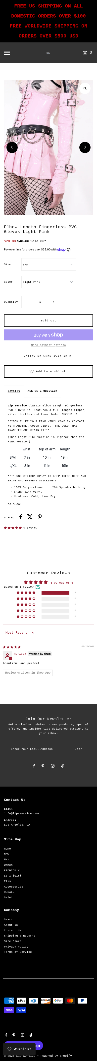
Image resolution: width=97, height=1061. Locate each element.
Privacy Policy (16, 946)
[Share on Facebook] (20, 517)
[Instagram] (52, 766)
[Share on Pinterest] (40, 517)
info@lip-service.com (21, 813)
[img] (12, 647)
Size (7, 264)
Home (7, 848)
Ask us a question (42, 390)
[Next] (85, 147)
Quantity (11, 301)
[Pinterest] (43, 766)
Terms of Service (18, 952)
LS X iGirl (12, 875)
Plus (7, 881)
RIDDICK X (12, 870)
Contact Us (12, 930)
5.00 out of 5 (61, 582)
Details (14, 391)
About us (11, 925)
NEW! (7, 854)
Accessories (13, 886)
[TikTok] (62, 766)
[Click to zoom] (85, 88)
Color (8, 281)
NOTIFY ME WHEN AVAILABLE (47, 356)
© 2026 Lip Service (20, 1056)
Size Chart (12, 941)
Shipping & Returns (19, 935)
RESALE (9, 892)
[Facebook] (34, 766)
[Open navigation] (15, 52)
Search (9, 919)
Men (6, 859)
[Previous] (12, 147)
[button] (13, 528)
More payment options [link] (48, 345)
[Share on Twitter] (30, 517)
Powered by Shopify (56, 1056)
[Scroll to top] (86, 1048)
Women (8, 865)
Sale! (8, 897)
